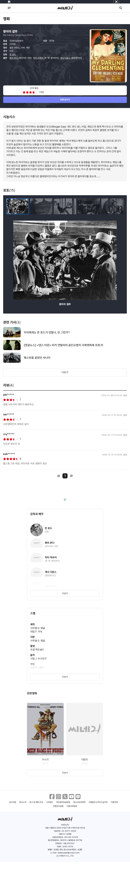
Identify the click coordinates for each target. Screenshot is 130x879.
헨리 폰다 (14, 58)
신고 (125, 395)
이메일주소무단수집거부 (98, 802)
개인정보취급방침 (63, 802)
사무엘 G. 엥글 (37, 628)
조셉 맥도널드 (37, 649)
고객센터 (49, 802)
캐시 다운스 (65, 58)
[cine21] (65, 8)
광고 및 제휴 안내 (36, 802)
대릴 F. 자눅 (36, 631)
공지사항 (12, 802)
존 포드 (13, 54)
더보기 (65, 372)
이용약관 (114, 802)
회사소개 (22, 802)
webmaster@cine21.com (68, 853)
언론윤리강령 (58, 806)
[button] (120, 207)
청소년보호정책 (79, 802)
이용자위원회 (72, 806)
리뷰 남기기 (65, 99)
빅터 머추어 (38, 58)
